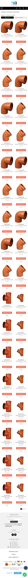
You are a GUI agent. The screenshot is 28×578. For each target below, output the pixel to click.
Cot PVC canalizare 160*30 (7, 144)
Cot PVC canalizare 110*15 (21, 279)
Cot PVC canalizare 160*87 (21, 90)
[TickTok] (15, 534)
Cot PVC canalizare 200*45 (7, 63)
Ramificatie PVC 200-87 (7, 307)
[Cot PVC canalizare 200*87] (7, 27)
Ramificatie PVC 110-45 (21, 388)
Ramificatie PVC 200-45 (21, 307)
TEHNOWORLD (7, 34)
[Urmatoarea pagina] (25, 509)
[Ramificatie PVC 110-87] (7, 379)
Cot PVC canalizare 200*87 (7, 36)
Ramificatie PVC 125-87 (7, 361)
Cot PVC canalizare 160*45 (21, 117)
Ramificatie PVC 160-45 (21, 334)
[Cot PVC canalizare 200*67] (21, 27)
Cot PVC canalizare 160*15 (21, 144)
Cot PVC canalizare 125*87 (7, 171)
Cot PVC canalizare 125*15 (7, 225)
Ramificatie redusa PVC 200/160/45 (21, 443)
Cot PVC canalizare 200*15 (7, 90)
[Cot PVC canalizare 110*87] (21, 216)
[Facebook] (13, 534)
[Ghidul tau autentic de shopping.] (9, 573)
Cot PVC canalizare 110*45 (21, 252)
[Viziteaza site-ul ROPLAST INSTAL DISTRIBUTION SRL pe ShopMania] (17, 573)
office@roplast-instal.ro (14, 547)
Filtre (8, 17)
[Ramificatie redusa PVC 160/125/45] (21, 487)
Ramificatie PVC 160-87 (7, 334)
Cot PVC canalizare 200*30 (21, 63)
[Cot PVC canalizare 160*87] (21, 81)
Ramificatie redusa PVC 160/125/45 (21, 497)
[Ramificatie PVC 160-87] (7, 325)
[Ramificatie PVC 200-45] (21, 298)
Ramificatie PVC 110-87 (7, 388)
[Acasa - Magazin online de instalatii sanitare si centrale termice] (14, 3)
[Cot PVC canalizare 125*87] (7, 162)
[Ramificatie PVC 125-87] (7, 352)
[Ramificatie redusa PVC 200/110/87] (7, 460)
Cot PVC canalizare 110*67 (7, 252)
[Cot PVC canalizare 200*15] (7, 81)
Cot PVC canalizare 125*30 (21, 198)
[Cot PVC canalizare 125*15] (7, 216)
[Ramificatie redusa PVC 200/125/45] (21, 406)
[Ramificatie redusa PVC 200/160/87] (7, 433)
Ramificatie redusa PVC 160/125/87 (7, 497)
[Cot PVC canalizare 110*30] (7, 271)
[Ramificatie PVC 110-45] (21, 379)
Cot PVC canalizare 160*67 (7, 117)
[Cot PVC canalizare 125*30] (21, 189)
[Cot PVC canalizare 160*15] (21, 135)
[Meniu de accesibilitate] (26, 568)
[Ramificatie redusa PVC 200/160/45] (21, 433)
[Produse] (2, 9)
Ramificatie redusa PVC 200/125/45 (21, 416)
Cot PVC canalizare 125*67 (21, 171)
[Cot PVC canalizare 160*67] (7, 108)
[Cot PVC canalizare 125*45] (7, 189)
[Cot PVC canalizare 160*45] (21, 108)
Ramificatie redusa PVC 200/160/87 (7, 443)
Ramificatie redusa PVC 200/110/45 (21, 470)
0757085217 (15, 543)
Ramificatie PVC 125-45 (21, 361)
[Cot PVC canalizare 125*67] (21, 162)
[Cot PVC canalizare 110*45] (21, 243)
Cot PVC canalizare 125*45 (7, 198)
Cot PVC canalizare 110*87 (21, 225)
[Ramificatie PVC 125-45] (21, 352)
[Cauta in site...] (26, 8)
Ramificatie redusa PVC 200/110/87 (7, 470)
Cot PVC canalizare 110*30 (7, 279)
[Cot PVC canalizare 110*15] (21, 271)
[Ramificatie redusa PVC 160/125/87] (7, 487)
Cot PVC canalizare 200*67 (21, 36)
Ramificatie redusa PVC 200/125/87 (7, 416)
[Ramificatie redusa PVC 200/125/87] (7, 406)
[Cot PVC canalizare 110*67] (7, 243)
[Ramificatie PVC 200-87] (7, 298)
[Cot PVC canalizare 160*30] (7, 135)
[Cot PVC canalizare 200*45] (7, 54)
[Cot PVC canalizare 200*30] (21, 54)
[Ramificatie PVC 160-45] (21, 325)
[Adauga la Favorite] (7, 45)
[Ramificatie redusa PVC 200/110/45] (21, 460)
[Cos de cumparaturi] (23, 8)
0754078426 (15, 545)
